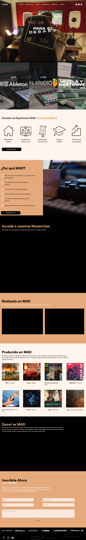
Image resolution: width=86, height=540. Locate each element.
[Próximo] (77, 30)
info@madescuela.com (49, 538)
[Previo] (9, 30)
